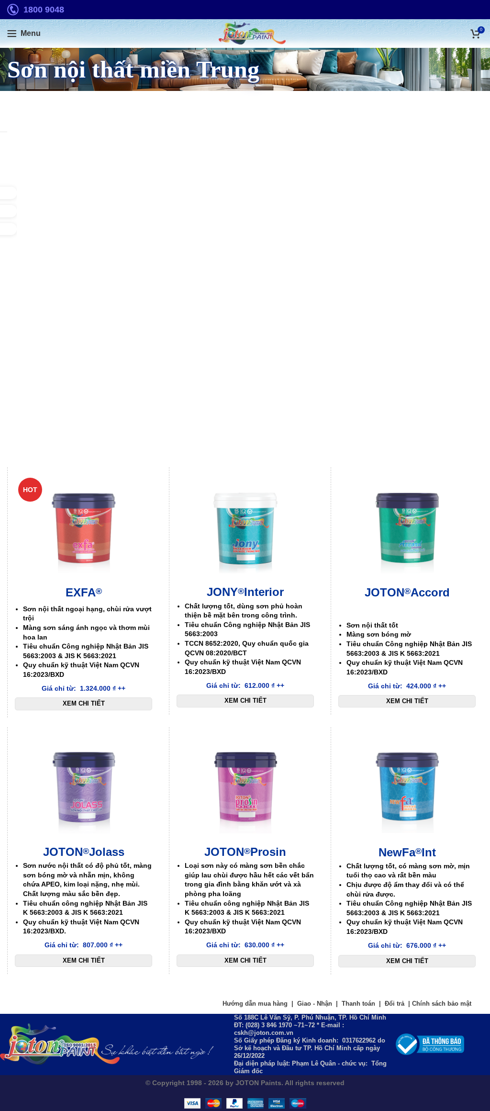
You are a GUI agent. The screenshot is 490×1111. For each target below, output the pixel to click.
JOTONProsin (245, 851)
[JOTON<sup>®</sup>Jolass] (83, 788)
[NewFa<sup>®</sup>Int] (407, 788)
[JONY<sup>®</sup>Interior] (245, 528)
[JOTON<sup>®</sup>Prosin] (245, 788)
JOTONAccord (407, 592)
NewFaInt (407, 852)
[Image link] (430, 1043)
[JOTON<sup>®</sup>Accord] (407, 529)
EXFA (84, 592)
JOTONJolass (83, 851)
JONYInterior (245, 591)
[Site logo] (245, 33)
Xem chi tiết (84, 703)
